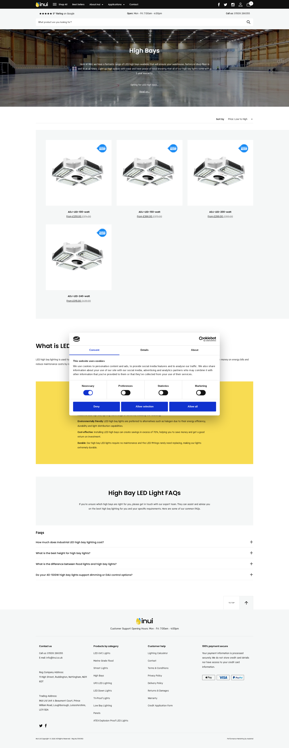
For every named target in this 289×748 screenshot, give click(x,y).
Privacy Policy (155, 675)
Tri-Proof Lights (101, 698)
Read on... (144, 91)
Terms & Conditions (158, 668)
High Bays (98, 675)
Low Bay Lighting (102, 705)
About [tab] (194, 350)
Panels (96, 713)
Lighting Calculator (158, 653)
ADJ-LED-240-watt (79, 296)
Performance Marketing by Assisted (240, 739)
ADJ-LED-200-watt (220, 212)
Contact (152, 660)
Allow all (193, 406)
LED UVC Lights (101, 653)
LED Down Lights (102, 690)
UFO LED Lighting (102, 683)
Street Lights (100, 668)
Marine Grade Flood (103, 660)
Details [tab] (144, 350)
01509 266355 (238, 13)
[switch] (125, 392)
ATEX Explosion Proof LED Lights (110, 720)
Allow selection (145, 406)
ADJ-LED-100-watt (78, 212)
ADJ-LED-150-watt (149, 212)
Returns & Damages (158, 690)
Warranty (152, 698)
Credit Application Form (160, 705)
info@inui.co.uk (54, 657)
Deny (96, 406)
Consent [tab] (94, 350)
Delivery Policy (155, 683)
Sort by (220, 119)
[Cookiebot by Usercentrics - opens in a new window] (201, 338)
